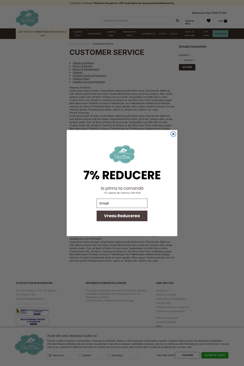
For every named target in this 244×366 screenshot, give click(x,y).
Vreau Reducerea (122, 216)
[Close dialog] (173, 134)
